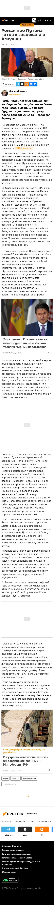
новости (6, 821)
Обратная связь (8, 872)
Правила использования (12, 850)
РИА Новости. (24, 148)
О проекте (6, 846)
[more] (49, 352)
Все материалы (15, 94)
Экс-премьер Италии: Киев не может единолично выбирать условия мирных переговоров (25, 343)
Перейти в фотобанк (36, 79)
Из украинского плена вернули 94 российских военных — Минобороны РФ (25, 760)
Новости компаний (10, 868)
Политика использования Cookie (16, 857)
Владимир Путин (29, 778)
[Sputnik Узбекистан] (8, 21)
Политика (15, 778)
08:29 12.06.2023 (9, 44)
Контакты (16, 846)
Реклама (24, 868)
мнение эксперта (9, 784)
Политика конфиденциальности (16, 854)
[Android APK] (10, 880)
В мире (5, 778)
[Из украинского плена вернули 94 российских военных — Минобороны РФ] (27, 728)
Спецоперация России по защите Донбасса (24, 751)
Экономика (44, 821)
